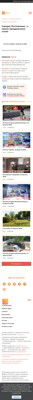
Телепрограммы (15, 19)
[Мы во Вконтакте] (4, 284)
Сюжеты (5, 311)
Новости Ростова (8, 323)
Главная (4, 19)
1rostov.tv (21, 334)
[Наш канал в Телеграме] (14, 284)
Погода (4, 320)
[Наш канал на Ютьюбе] (9, 284)
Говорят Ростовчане (9, 22)
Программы (6, 314)
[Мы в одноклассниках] (19, 284)
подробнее (21, 387)
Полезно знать (7, 326)
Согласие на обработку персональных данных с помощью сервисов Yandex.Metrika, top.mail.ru (15, 361)
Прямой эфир (6, 308)
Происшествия (7, 317)
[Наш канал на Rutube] (24, 284)
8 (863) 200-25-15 (20, 346)
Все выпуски (16, 264)
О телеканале (7, 305)
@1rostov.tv (21, 351)
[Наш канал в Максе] (4, 289)
